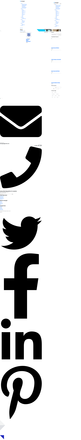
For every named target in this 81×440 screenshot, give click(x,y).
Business (55, 92)
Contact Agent (2, 197)
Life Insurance (1, 196)
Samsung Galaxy (55, 47)
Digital (52, 95)
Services (1, 201)
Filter (60, 88)
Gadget (59, 95)
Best (52, 92)
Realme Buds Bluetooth (28, 40)
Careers (1, 207)
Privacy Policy (1, 209)
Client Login (1, 203)
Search (59, 34)
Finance (55, 95)
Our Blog (1, 208)
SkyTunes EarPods (55, 71)
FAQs (0, 204)
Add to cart (28, 38)
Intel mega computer (56, 59)
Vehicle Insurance (2, 198)
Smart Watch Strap (55, 82)
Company (1, 206)
